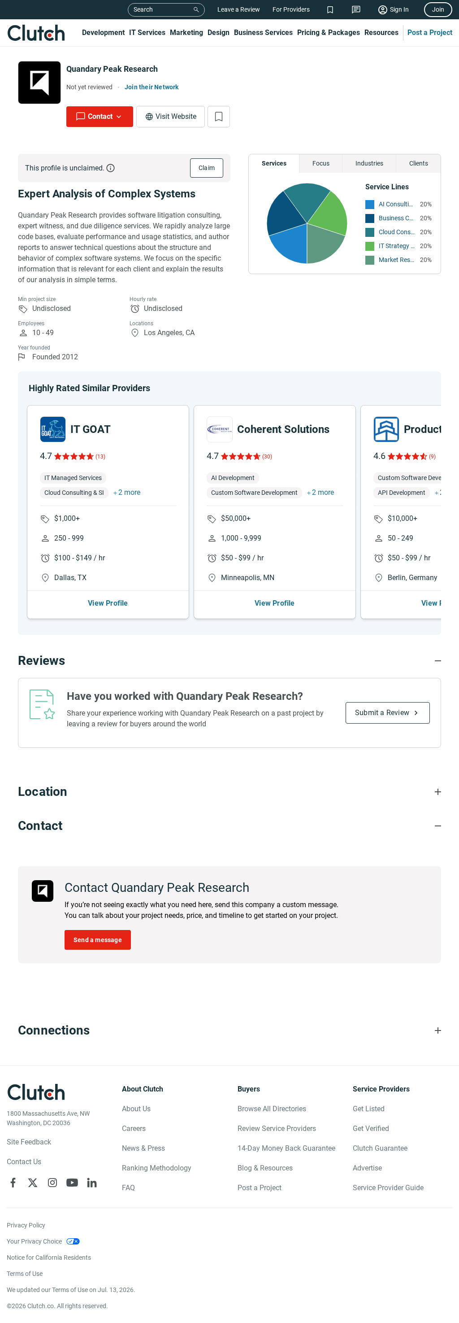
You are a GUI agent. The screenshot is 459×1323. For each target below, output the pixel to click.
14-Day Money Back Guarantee (286, 1148)
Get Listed (369, 1109)
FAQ (128, 1187)
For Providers (291, 9)
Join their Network (152, 87)
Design (219, 32)
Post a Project (429, 32)
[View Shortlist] (330, 9)
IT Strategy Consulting (397, 245)
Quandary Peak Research (112, 69)
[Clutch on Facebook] (13, 1182)
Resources (381, 32)
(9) (432, 457)
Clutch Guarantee (380, 1148)
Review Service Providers (277, 1128)
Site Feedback (29, 1142)
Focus (320, 163)
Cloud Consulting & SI (397, 232)
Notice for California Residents (49, 1257)
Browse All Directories (272, 1109)
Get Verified (371, 1128)
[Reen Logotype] (53, 429)
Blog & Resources (265, 1168)
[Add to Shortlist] (219, 116)
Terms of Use (25, 1273)
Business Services (263, 32)
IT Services (147, 32)
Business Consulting (397, 218)
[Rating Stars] (73, 456)
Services (274, 163)
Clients (418, 163)
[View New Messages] (356, 9)
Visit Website (176, 116)
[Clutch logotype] (36, 33)
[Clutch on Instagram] (52, 1182)
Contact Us (24, 1161)
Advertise (367, 1168)
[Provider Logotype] (39, 82)
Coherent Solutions (283, 429)
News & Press (143, 1148)
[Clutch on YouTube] (72, 1182)
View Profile (108, 603)
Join (438, 9)
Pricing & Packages (328, 32)
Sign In (399, 9)
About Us (136, 1109)
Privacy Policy (26, 1225)
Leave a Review (238, 9)
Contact (100, 116)
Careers (134, 1128)
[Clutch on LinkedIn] (92, 1182)
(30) (267, 457)
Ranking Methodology (156, 1168)
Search (143, 9)
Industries (369, 163)
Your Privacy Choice (34, 1241)
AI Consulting (397, 204)
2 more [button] (129, 492)
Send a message (98, 939)
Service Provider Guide (388, 1187)
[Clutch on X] (32, 1182)
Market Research (397, 259)
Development (103, 32)
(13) (100, 457)
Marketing (186, 32)
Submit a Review (382, 712)
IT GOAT (90, 429)
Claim (207, 167)
